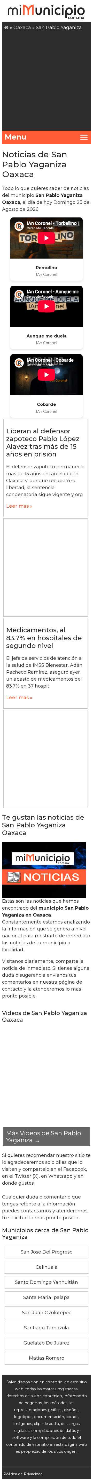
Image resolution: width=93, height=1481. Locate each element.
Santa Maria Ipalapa (46, 1297)
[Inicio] (6, 27)
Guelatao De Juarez (46, 1343)
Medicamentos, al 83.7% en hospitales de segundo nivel (44, 637)
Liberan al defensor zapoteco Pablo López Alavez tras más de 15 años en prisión (42, 442)
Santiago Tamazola (46, 1328)
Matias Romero (46, 1358)
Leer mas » (19, 506)
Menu (16, 136)
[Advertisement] (46, 80)
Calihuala (47, 1267)
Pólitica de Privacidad (23, 1474)
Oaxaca (22, 27)
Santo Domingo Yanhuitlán (46, 1282)
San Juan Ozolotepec (46, 1312)
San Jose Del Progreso (47, 1252)
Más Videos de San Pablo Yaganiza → (43, 1136)
